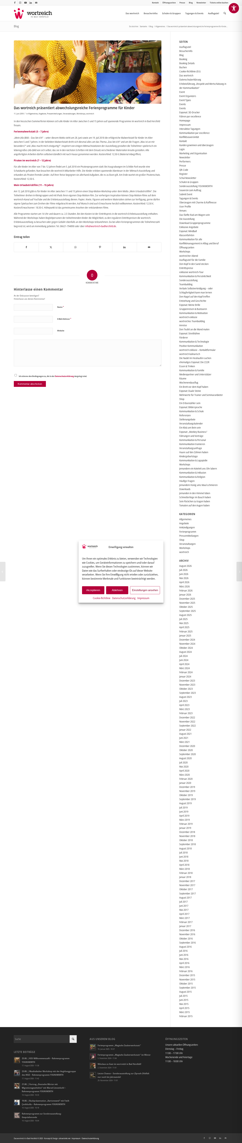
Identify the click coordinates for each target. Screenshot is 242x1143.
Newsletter (201, 2)
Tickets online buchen (219, 2)
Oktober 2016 (186, 938)
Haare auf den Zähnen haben (193, 452)
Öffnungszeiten (169, 2)
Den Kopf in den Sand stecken (194, 264)
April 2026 (184, 582)
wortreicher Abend (188, 255)
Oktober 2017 (186, 889)
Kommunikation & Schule (191, 411)
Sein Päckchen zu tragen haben (194, 501)
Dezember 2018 (187, 832)
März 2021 (184, 742)
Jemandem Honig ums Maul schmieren (198, 485)
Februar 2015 (186, 1016)
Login (182, 149)
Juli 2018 (183, 852)
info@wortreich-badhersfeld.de (100, 226)
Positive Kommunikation (191, 345)
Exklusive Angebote (188, 227)
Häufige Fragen (187, 481)
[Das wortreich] (35, 13)
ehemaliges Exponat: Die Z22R (194, 362)
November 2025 (187, 602)
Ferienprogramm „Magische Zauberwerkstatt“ (119, 1045)
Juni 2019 (183, 811)
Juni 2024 (183, 660)
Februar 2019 (186, 823)
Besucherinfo (185, 51)
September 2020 (187, 754)
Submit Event (185, 194)
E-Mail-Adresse (64, 318)
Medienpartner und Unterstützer (195, 374)
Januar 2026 (185, 594)
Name (60, 306)
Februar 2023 (186, 713)
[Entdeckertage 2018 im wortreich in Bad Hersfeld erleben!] (2, 571)
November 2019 (187, 791)
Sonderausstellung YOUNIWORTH (196, 186)
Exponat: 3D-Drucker (189, 112)
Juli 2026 (183, 570)
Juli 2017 (183, 901)
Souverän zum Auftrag (190, 190)
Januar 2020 (185, 783)
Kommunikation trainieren (192, 444)
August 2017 (185, 897)
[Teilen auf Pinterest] (100, 247)
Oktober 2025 (186, 606)
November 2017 (187, 885)
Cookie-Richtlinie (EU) (190, 71)
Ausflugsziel (185, 47)
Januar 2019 (185, 828)
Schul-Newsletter (187, 178)
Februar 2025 (186, 631)
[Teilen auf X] (51, 247)
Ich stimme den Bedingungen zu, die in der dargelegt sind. (53, 376)
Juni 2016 (183, 954)
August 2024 (185, 651)
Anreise (183, 325)
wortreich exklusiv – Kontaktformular (197, 350)
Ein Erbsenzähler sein (189, 403)
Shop (181, 399)
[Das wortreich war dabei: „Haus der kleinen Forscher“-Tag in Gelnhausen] (239, 571)
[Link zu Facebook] (14, 2)
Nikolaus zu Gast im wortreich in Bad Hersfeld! (119, 1064)
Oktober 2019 (186, 795)
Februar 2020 (186, 778)
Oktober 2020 (186, 750)
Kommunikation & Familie (191, 370)
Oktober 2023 (186, 688)
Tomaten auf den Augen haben (194, 505)
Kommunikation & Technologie (194, 341)
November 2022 (187, 721)
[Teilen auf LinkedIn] (124, 247)
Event (182, 92)
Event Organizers (187, 96)
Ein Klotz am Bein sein (190, 427)
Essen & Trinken (187, 366)
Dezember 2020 (187, 746)
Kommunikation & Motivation (193, 313)
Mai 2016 (183, 959)
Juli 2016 (183, 950)
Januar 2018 (185, 877)
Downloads (184, 489)
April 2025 (184, 627)
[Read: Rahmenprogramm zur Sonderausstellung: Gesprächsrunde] (17, 1115)
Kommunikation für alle (190, 239)
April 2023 (184, 705)
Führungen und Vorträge (191, 436)
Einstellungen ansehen (145, 589)
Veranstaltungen (69, 113)
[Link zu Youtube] (25, 2)
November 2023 (187, 684)
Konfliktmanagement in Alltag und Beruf (199, 243)
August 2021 (185, 733)
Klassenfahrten (186, 235)
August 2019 (185, 803)
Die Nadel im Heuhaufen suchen (195, 358)
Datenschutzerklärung (124, 598)
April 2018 (184, 864)
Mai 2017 (183, 909)
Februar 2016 (186, 971)
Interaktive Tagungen (189, 128)
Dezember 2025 (187, 598)
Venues (183, 210)
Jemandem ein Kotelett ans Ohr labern (198, 468)
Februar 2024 (186, 672)
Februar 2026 (186, 590)
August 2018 (185, 848)
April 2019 (184, 815)
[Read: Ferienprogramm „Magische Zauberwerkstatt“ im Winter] (93, 1056)
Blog (191, 2)
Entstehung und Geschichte (192, 300)
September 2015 (187, 987)
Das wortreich (186, 75)
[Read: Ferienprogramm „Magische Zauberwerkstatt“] (93, 1047)
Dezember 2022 (187, 717)
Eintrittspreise (186, 268)
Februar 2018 (186, 873)
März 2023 (184, 709)
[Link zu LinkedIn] (30, 2)
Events (182, 104)
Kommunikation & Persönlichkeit (195, 276)
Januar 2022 (185, 729)
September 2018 (187, 844)
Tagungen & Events (188, 198)
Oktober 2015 (186, 983)
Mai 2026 (183, 578)
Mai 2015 (183, 1004)
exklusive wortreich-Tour (191, 272)
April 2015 (184, 1008)
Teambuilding (186, 284)
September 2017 (187, 893)
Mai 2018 (183, 860)
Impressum (143, 598)
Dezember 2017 (187, 881)
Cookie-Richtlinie (101, 598)
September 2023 (187, 692)
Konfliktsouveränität (189, 137)
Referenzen (185, 415)
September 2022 (187, 725)
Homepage (184, 120)
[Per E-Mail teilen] (149, 247)
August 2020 (185, 758)
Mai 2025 (183, 623)
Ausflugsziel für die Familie (192, 260)
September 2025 (187, 611)
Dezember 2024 (187, 639)
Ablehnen (117, 589)
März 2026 (184, 586)
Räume (182, 378)
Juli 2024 (183, 656)
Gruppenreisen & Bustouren (193, 309)
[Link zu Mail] (36, 2)
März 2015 (184, 1012)
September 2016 (187, 942)
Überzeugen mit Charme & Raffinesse (197, 202)
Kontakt (155, 2)
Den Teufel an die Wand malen (194, 329)
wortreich (90, 113)
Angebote (42, 113)
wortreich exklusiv (188, 317)
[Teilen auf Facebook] (26, 247)
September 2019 (187, 799)
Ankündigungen (187, 527)
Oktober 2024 (186, 647)
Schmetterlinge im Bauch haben (195, 497)
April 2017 (184, 914)
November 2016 (187, 934)
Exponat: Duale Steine (190, 391)
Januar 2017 (185, 926)
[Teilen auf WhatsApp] (75, 247)
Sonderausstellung (188, 280)
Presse (182, 2)
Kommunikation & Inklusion (192, 472)
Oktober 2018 (186, 840)
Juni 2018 (183, 856)
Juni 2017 (183, 905)
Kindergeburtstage (188, 456)
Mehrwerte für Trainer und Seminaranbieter (201, 395)
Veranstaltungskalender (191, 423)
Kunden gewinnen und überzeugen (196, 145)
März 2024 (184, 668)
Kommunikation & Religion (192, 477)
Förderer (183, 337)
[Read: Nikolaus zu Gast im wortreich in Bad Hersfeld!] (93, 1066)
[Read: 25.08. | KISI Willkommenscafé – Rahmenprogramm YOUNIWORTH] (17, 1060)
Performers (185, 161)
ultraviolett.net (64, 1138)
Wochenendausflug (188, 382)
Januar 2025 (185, 635)
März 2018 (184, 869)
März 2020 (184, 774)
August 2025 (185, 615)
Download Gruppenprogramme (194, 223)
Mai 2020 (183, 766)
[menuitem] (155, 3)
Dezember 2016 (187, 930)
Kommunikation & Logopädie (193, 460)
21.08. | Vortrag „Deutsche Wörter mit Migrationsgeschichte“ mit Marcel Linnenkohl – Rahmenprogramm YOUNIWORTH (44, 1088)
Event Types (185, 100)
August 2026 (185, 566)
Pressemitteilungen (54, 113)
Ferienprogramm (187, 531)
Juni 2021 (183, 737)
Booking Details (187, 63)
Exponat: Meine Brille (189, 305)
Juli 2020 (183, 762)
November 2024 (187, 643)
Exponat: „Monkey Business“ (193, 431)
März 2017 (184, 918)
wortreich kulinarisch (189, 354)
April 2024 (184, 664)
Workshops (81, 113)
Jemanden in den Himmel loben (194, 493)
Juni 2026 (183, 574)
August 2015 (185, 991)
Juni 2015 (183, 1000)
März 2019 (184, 819)
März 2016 (184, 967)
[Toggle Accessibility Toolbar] (233, 8)
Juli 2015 (183, 995)
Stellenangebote (187, 419)
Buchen (183, 67)
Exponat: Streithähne (189, 333)
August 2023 (185, 697)
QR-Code (183, 169)
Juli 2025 (183, 619)
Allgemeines (33, 113)
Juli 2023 (183, 701)
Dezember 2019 (187, 787)
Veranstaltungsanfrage (190, 448)
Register (183, 174)
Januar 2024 (185, 676)
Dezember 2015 (187, 975)
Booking (183, 59)
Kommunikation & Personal (192, 440)
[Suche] (224, 13)
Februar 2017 (186, 922)
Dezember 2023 (187, 680)
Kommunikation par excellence (194, 133)
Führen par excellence (190, 116)
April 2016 (184, 963)
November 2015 (187, 979)
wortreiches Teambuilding (192, 321)
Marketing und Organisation (193, 153)
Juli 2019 (183, 807)
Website (60, 330)
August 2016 (185, 946)
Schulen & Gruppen (188, 182)
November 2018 (187, 836)
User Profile (185, 206)
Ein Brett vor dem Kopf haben (193, 386)
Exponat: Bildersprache (190, 407)
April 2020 (184, 770)
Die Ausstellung (187, 219)
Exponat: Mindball (188, 231)
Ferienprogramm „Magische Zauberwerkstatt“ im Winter (124, 1054)
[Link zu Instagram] (20, 2)
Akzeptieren (93, 589)
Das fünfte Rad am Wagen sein (194, 214)
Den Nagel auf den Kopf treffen (194, 296)
